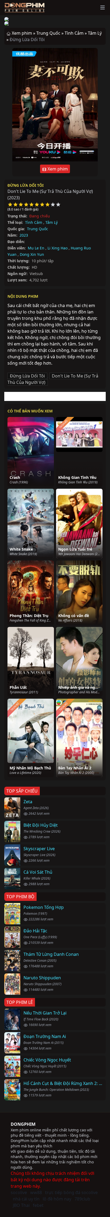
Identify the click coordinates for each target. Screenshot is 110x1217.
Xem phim (57, 169)
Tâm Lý (51, 222)
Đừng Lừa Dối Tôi (25, 185)
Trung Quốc (37, 228)
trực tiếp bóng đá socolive (71, 1192)
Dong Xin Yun (32, 254)
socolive (19, 1192)
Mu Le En (36, 247)
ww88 (36, 1192)
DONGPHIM (23, 1124)
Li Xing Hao (58, 247)
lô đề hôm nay (57, 1199)
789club (82, 1199)
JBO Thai (21, 1205)
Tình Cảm (33, 222)
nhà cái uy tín (26, 1199)
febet (38, 1205)
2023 (23, 235)
